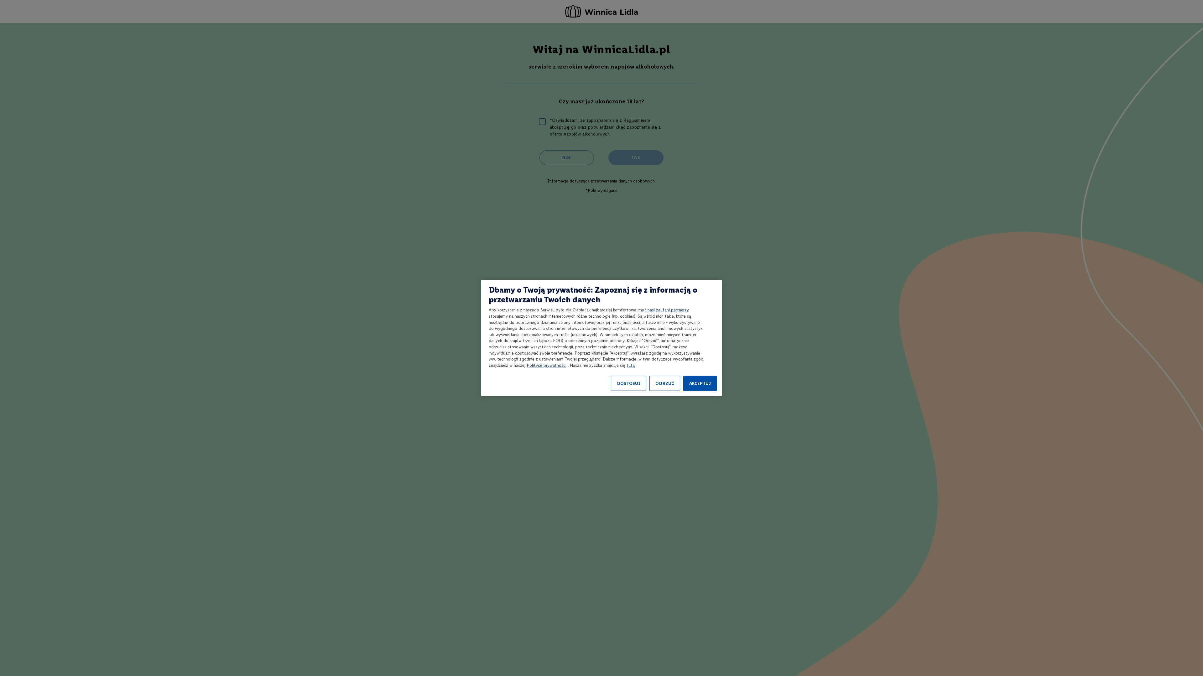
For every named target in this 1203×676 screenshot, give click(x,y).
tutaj (631, 365)
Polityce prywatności (546, 365)
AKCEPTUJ (700, 383)
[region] (601, 338)
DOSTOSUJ (628, 383)
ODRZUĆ (664, 383)
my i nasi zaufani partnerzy (663, 310)
